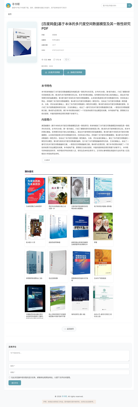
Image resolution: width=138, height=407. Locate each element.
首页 (10, 14)
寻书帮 (16, 4)
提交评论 (15, 383)
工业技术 (47, 160)
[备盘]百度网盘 (76, 72)
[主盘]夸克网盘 (54, 72)
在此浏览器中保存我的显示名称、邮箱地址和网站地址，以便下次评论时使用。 (41, 377)
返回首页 (70, 329)
